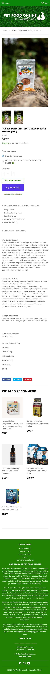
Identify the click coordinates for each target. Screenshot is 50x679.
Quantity (5, 169)
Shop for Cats (25, 551)
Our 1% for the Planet (25, 560)
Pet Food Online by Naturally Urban (27, 670)
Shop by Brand (25, 548)
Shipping (5, 143)
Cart (46, 3)
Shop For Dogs (25, 554)
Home (4, 30)
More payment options (13, 194)
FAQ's (25, 557)
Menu (7, 3)
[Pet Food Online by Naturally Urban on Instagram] (24, 664)
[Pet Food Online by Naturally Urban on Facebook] (20, 664)
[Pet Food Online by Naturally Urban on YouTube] (28, 664)
